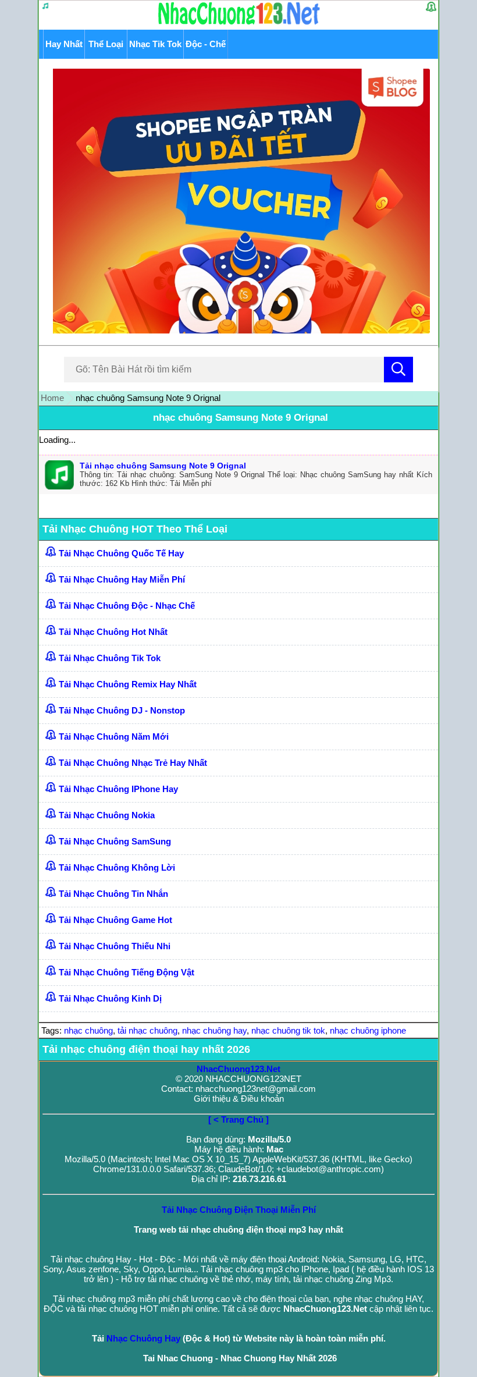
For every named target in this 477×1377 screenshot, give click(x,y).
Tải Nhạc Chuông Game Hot (115, 920)
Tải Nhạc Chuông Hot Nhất (113, 632)
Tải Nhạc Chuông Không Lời (117, 867)
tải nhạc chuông (147, 1030)
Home (52, 398)
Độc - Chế (206, 44)
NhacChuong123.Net (238, 1069)
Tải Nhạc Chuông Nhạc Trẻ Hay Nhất (133, 763)
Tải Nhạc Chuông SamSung (115, 841)
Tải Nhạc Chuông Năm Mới (114, 736)
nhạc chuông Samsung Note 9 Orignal (240, 417)
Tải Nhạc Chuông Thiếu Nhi (114, 946)
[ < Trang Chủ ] (238, 1119)
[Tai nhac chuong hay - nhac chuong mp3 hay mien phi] (239, 24)
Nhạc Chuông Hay (143, 1338)
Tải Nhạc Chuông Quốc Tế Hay (121, 553)
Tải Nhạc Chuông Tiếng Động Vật (126, 972)
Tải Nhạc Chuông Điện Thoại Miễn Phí (239, 1210)
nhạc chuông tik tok (288, 1030)
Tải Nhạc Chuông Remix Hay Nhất (128, 684)
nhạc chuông (88, 1030)
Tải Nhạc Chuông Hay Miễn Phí (122, 579)
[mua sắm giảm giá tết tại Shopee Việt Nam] (238, 330)
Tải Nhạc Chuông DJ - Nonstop (122, 710)
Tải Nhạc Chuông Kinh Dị (110, 998)
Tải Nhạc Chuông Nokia (107, 815)
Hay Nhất (64, 44)
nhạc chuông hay (214, 1030)
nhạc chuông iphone (368, 1030)
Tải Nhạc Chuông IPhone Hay (118, 789)
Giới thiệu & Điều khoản (239, 1098)
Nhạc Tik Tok (155, 44)
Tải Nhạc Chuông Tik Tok (110, 658)
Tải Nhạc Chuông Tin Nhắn (113, 894)
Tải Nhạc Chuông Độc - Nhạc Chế (127, 606)
